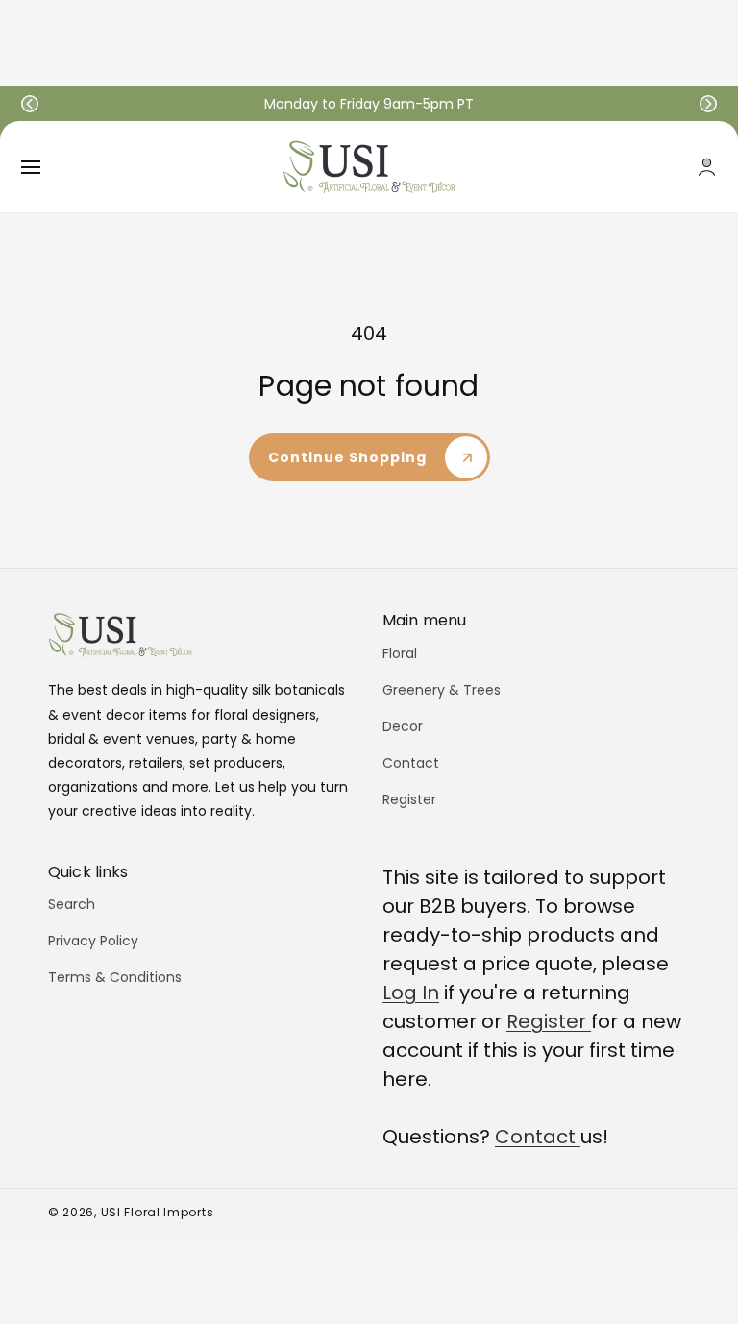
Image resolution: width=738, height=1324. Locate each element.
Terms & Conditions (115, 977)
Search (71, 904)
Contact (410, 762)
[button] (29, 103)
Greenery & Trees (441, 689)
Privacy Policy (93, 940)
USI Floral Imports (157, 1212)
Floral (399, 654)
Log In (410, 992)
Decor (402, 726)
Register (409, 799)
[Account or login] (707, 167)
